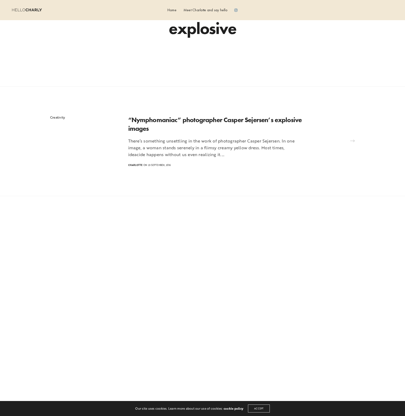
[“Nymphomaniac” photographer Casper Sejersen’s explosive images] (352, 141)
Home (171, 9)
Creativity (57, 117)
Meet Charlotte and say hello (205, 9)
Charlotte (135, 165)
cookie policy (233, 408)
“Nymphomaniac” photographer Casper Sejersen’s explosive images (215, 124)
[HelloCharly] (27, 10)
